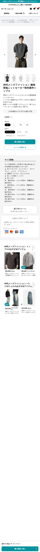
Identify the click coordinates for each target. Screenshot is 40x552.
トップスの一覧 (22, 20)
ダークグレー (10, 132)
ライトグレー (21, 135)
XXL (21, 125)
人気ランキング (33, 13)
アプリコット (10, 135)
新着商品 (6, 13)
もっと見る (33, 248)
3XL (27, 125)
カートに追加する (20, 147)
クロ (26, 132)
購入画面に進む (20, 142)
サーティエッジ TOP (8, 20)
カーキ (19, 132)
